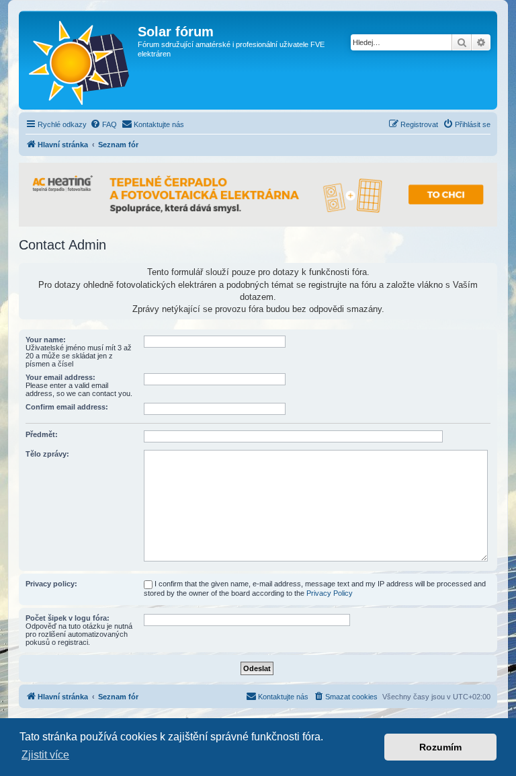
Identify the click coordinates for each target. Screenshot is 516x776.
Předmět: (42, 434)
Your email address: (60, 377)
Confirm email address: (67, 407)
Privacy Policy (329, 593)
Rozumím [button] (440, 747)
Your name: (46, 340)
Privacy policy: (51, 584)
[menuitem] (103, 124)
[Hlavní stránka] (80, 60)
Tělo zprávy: (47, 454)
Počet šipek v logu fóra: (68, 618)
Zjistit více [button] (45, 755)
